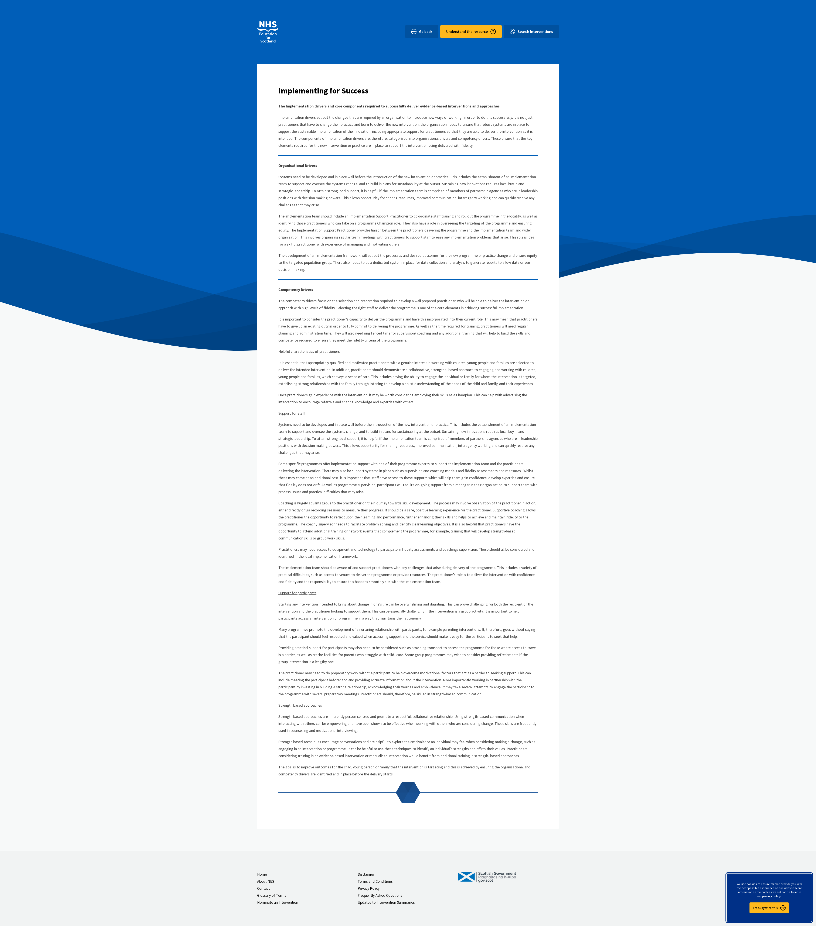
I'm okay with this (765, 908)
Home (262, 874)
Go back (425, 31)
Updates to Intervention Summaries (386, 902)
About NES (265, 881)
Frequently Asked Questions (380, 895)
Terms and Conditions (375, 881)
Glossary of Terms (271, 895)
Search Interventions (535, 31)
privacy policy (771, 896)
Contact (263, 888)
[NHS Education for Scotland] (268, 31)
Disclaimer (366, 874)
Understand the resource (467, 31)
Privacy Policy (369, 888)
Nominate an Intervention (277, 902)
